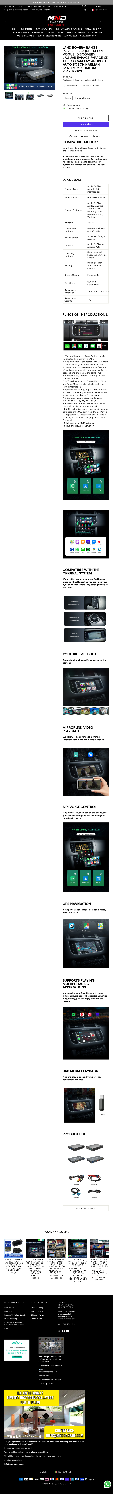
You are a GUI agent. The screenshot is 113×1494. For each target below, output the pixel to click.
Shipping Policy (37, 1315)
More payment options (85, 130)
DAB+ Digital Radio (25, 36)
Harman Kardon (82, 98)
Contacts (20, 6)
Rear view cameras (76, 32)
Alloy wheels (70, 36)
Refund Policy (37, 1311)
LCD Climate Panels (20, 32)
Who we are (9, 6)
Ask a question (86, 1208)
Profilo (47, 10)
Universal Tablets (44, 29)
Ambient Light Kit (56, 32)
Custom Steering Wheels (49, 36)
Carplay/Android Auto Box (69, 29)
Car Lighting (38, 32)
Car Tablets (26, 29)
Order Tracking (59, 6)
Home (14, 29)
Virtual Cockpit (93, 29)
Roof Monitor (95, 32)
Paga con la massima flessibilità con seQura (23, 10)
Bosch (68, 98)
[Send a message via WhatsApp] (107, 1484)
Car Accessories (88, 36)
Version (68, 94)
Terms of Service (38, 1319)
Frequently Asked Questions (39, 6)
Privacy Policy (37, 1308)
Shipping (78, 80)
